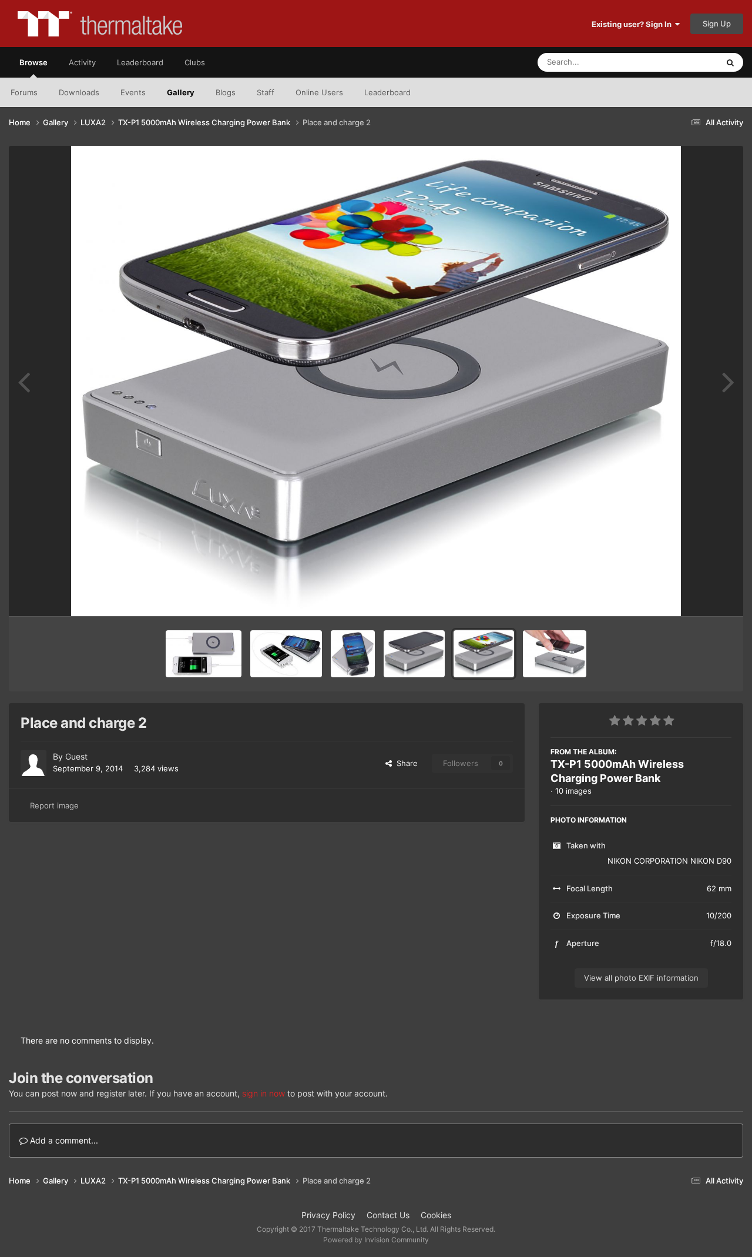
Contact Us (388, 1215)
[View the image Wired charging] (204, 653)
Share (405, 763)
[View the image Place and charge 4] (353, 653)
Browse (33, 62)
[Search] (730, 62)
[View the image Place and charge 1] (554, 653)
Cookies (436, 1215)
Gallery (180, 92)
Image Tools (695, 595)
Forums (24, 92)
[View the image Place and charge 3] (414, 653)
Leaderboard (387, 92)
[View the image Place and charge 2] (484, 653)
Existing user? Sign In (633, 24)
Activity (82, 62)
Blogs (226, 92)
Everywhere (681, 62)
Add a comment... (63, 1140)
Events (133, 92)
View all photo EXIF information (641, 977)
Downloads (79, 92)
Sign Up (717, 23)
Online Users (319, 92)
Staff (265, 92)
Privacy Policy (328, 1215)
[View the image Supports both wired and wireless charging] (286, 653)
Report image (54, 805)
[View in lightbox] (375, 381)
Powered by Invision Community (376, 1239)
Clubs (194, 62)
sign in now (263, 1093)
